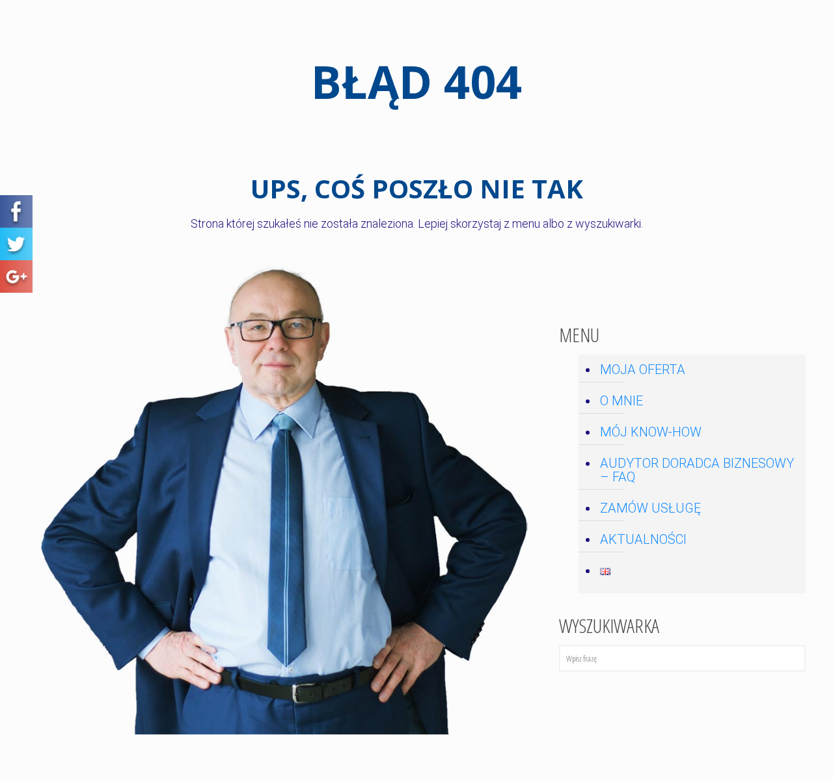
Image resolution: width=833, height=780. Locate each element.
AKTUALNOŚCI (643, 539)
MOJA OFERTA (642, 369)
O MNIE (621, 401)
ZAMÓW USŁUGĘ (650, 508)
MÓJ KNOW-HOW (651, 432)
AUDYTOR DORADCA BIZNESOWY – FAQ (697, 470)
